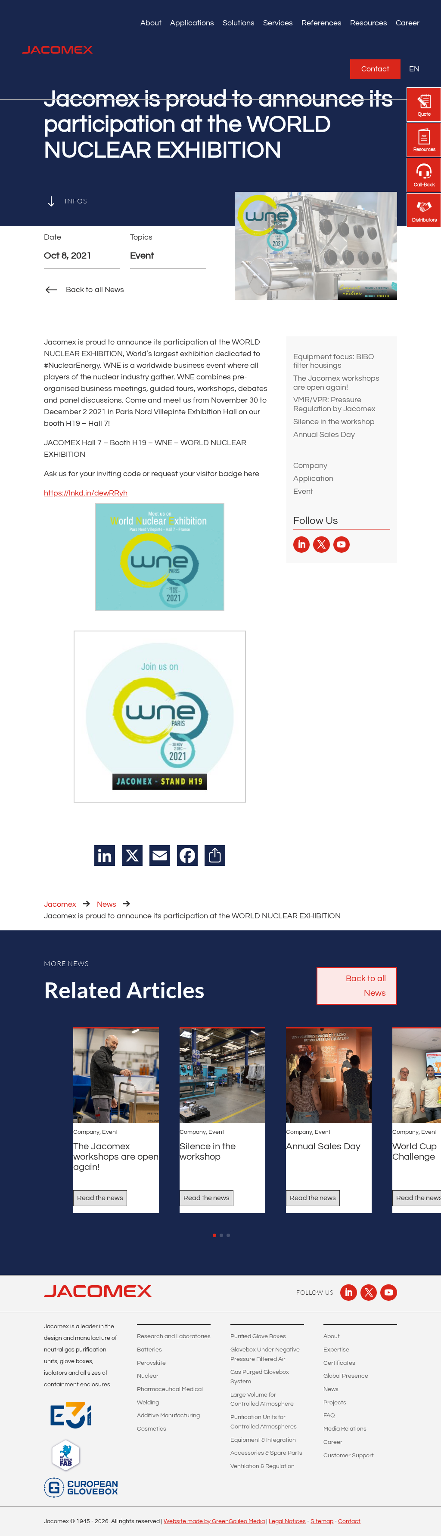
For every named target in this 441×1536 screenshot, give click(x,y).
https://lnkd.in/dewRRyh (85, 493)
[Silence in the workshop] (222, 1075)
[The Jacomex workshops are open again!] (116, 1075)
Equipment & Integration (263, 1440)
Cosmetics (151, 1429)
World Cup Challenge (414, 1152)
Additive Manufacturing (168, 1416)
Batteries (149, 1350)
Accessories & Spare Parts (266, 1453)
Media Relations (344, 1429)
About (331, 1336)
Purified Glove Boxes (258, 1336)
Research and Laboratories (174, 1336)
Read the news (100, 1197)
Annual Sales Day (324, 435)
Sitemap (322, 1521)
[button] (214, 1235)
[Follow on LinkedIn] (301, 544)
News (106, 904)
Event (303, 491)
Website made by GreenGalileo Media (214, 1521)
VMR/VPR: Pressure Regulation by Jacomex (334, 404)
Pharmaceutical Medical (170, 1389)
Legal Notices (287, 1521)
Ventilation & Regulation (262, 1466)
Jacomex (60, 904)
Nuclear (147, 1376)
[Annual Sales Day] (329, 1075)
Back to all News (366, 985)
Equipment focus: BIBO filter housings (333, 361)
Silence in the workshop (334, 422)
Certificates (339, 1363)
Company (310, 466)
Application (313, 478)
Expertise (336, 1350)
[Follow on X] (321, 544)
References (321, 23)
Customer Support (348, 1456)
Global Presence (345, 1376)
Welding (148, 1403)
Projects (334, 1403)
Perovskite (151, 1363)
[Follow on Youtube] (341, 544)
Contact (375, 69)
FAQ (329, 1416)
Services (278, 23)
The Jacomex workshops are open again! (336, 382)
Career (407, 23)
